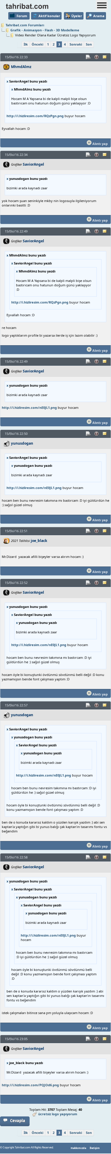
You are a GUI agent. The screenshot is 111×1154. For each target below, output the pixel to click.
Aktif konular (49, 16)
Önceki (37, 44)
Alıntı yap (99, 143)
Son (89, 44)
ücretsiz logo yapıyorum (57, 1114)
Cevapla (17, 1120)
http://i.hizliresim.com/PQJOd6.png (30, 1085)
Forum (22, 16)
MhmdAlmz (21, 66)
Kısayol (88, 57)
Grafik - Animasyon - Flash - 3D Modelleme (44, 30)
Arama (98, 16)
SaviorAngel (33, 164)
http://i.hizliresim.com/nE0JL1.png (29, 407)
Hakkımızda (78, 1148)
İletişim (95, 1148)
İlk (26, 44)
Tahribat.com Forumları (25, 25)
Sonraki (76, 44)
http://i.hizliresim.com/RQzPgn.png (35, 116)
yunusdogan (22, 443)
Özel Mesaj (105, 57)
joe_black (39, 540)
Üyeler (76, 16)
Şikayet (97, 57)
